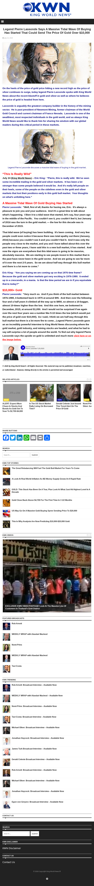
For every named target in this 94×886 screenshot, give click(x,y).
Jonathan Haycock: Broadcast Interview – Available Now (38, 738)
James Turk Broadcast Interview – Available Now (34, 749)
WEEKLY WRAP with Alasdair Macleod (29, 634)
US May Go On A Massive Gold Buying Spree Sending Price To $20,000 (44, 511)
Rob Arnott (17, 623)
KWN (60, 400)
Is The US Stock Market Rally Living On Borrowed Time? (41, 406)
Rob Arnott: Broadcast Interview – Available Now (34, 685)
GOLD (6, 400)
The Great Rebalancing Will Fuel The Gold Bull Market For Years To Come (45, 468)
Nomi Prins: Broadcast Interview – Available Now (34, 706)
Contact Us (8, 862)
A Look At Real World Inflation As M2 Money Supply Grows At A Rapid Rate (46, 479)
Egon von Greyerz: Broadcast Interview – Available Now (37, 802)
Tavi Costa (17, 666)
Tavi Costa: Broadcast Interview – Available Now (34, 717)
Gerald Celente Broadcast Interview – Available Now (35, 759)
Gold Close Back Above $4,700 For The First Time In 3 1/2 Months (42, 500)
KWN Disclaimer (11, 848)
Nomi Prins (17, 645)
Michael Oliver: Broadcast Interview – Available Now (35, 727)
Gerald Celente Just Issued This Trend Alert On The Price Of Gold (68, 406)
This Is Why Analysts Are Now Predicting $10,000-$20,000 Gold (41, 521)
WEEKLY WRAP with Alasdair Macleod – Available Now (37, 696)
